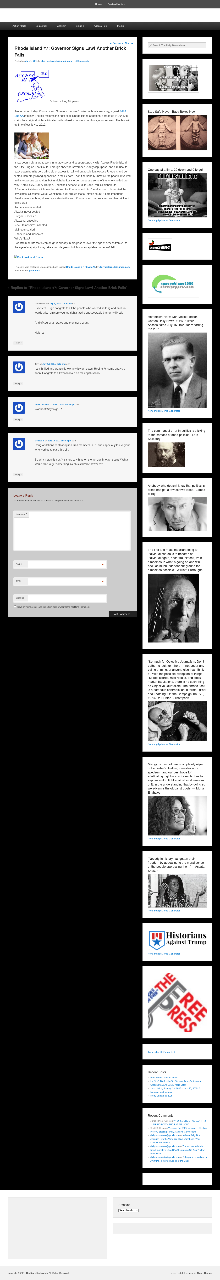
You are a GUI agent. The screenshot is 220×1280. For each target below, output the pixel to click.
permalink (34, 270)
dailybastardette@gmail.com (56, 61)
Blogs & (80, 25)
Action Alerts (19, 25)
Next (129, 43)
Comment (21, 514)
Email (18, 580)
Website (20, 597)
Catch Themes (204, 1273)
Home (98, 4)
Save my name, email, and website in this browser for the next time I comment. (53, 607)
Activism (61, 25)
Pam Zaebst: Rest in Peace (164, 1077)
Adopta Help (100, 25)
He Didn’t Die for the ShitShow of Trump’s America (175, 1081)
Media (120, 25)
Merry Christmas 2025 (161, 1095)
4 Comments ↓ (83, 61)
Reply (18, 342)
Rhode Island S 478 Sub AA (81, 267)
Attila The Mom (42, 404)
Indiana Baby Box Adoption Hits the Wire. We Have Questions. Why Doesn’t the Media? (175, 1139)
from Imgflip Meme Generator (164, 220)
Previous (116, 43)
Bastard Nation (116, 4)
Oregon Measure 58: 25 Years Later (168, 1085)
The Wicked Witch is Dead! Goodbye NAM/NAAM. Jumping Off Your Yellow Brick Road (177, 1150)
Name (19, 564)
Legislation (41, 25)
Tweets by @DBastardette (162, 1052)
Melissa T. (39, 441)
